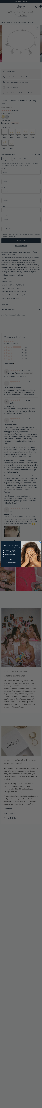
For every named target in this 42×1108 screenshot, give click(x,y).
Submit (11, 559)
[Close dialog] (40, 542)
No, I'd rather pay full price (11, 562)
